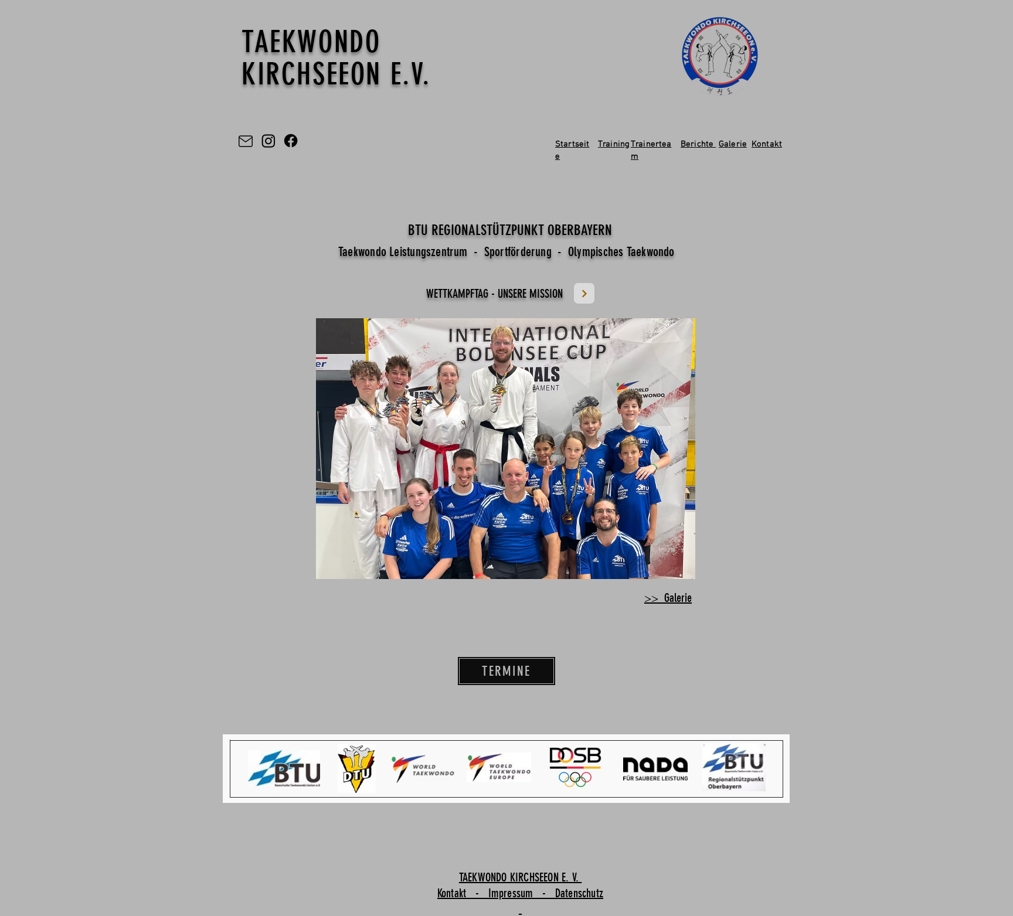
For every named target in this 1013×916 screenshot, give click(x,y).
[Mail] (245, 141)
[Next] (584, 293)
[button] (505, 448)
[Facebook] (291, 140)
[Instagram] (268, 140)
